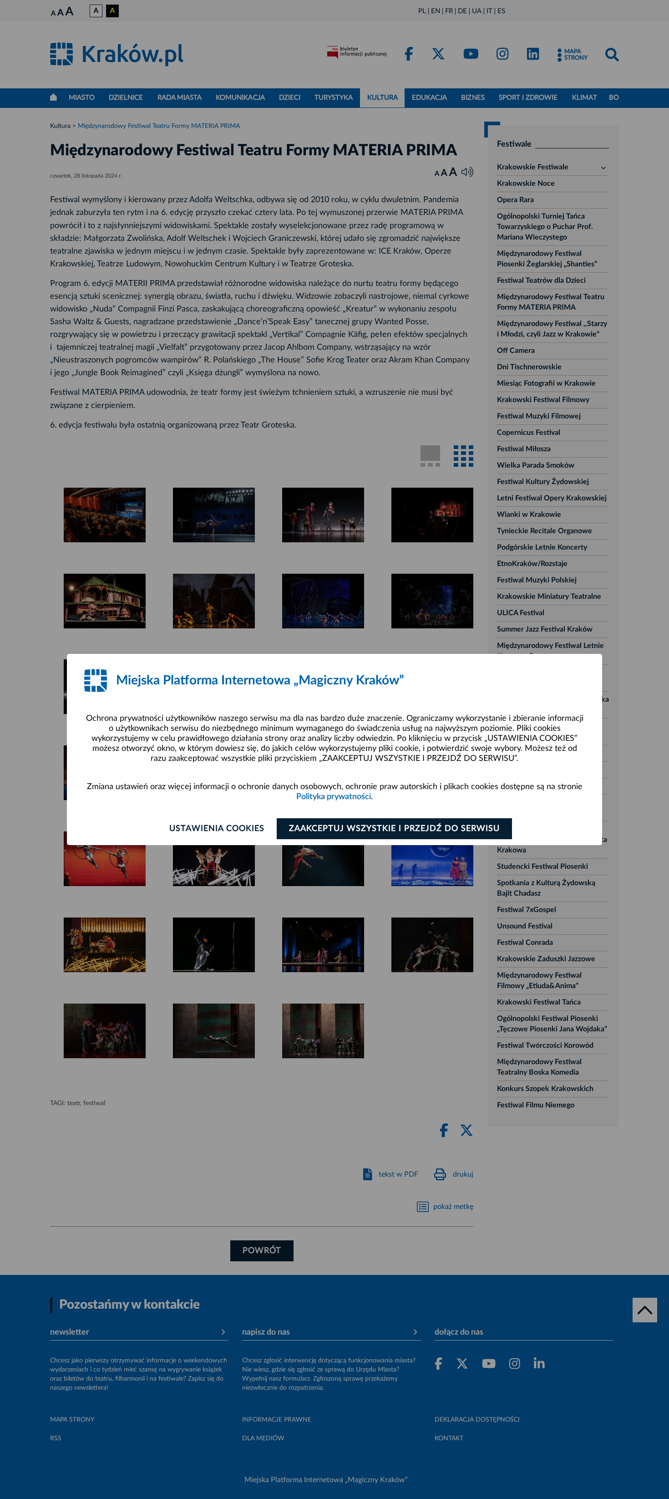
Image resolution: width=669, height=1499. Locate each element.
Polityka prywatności (333, 797)
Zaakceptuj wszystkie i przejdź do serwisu (394, 829)
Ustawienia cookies (216, 829)
